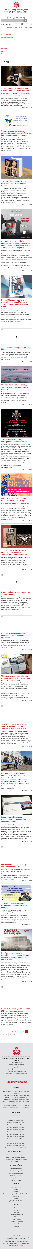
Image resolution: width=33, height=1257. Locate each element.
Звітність (16, 1217)
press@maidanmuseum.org (16, 1069)
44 (3, 1035)
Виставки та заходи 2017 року (15, 1143)
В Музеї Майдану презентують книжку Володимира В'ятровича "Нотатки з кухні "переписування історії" (14, 303)
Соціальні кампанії (15, 1116)
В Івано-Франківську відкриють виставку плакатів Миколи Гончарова (13, 635)
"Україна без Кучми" (16, 1171)
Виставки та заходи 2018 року (15, 1141)
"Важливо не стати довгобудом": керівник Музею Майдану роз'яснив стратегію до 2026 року (15, 678)
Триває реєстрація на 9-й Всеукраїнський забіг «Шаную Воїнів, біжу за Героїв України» (15, 1096)
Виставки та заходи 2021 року (15, 1134)
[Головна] (16, 5)
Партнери (16, 1212)
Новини (16, 1088)
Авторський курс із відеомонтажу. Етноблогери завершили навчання (15, 89)
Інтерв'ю (3, 54)
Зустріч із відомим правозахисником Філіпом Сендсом (16, 593)
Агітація (16, 1189)
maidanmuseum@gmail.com (16, 1064)
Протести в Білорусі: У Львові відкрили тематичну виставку (13, 774)
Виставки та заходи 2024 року (15, 1127)
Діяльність (16, 1112)
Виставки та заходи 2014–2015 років (15, 1148)
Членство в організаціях (16, 1214)
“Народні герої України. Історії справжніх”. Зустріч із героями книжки (13, 183)
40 (15, 1032)
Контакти (16, 1208)
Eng (30, 27)
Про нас (16, 1204)
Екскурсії (26, 24)
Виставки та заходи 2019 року (15, 1139)
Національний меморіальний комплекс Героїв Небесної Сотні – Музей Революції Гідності (16, 11)
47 (14, 1035)
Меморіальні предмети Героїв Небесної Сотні (16, 1194)
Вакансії (16, 1224)
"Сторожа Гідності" (23, 104)
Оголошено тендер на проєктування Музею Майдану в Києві (16, 865)
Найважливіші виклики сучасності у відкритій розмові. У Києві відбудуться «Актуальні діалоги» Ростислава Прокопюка (16, 1107)
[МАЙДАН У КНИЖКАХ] (16, 1201)
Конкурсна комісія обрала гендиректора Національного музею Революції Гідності (15, 819)
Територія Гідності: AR (14, 27)
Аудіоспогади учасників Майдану (15, 1157)
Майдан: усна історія (16, 1187)
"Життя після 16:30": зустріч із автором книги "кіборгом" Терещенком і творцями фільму (14, 552)
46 (10, 1035)
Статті (3, 51)
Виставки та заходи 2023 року (15, 1129)
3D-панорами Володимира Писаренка (16, 1159)
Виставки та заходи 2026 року (15, 1122)
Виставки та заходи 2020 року (15, 1136)
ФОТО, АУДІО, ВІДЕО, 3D (15, 1151)
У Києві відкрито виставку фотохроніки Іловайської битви (14, 440)
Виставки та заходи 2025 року (15, 1125)
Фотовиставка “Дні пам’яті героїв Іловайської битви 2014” (16, 1092)
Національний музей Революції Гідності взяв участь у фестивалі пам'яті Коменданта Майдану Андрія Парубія (16, 1101)
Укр (26, 27)
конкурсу (3, 826)
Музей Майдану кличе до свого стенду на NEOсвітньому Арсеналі (15, 499)
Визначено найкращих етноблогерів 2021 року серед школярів (15, 1010)
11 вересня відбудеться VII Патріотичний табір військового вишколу (14, 905)
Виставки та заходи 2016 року (15, 1145)
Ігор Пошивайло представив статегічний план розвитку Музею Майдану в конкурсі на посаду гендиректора (15, 956)
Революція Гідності (15, 1175)
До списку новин (6, 34)
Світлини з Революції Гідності (15, 1155)
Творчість (16, 1196)
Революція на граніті (16, 1168)
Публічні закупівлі (16, 1219)
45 (6, 1035)
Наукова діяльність (15, 1118)
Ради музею (16, 1210)
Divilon (21, 1245)
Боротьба (16, 1191)
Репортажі (4, 48)
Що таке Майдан (16, 1165)
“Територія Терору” (11, 783)
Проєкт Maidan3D (16, 1162)
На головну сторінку (7, 37)
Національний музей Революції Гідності (16, 785)
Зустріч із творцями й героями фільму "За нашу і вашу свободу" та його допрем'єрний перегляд (16, 133)
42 (23, 1032)
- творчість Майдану (16, 1180)
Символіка (16, 1198)
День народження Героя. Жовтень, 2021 (15, 348)
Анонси (3, 46)
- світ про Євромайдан (15, 1178)
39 (12, 1032)
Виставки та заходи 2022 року (15, 1132)
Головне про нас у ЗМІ (16, 1221)
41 (19, 1032)
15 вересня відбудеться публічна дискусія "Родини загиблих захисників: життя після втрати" (14, 726)
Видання (17, 24)
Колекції (16, 1183)
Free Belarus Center (15, 781)
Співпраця (17, 1226)
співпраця (4, 24)
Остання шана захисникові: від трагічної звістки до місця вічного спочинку (14, 387)
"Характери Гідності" (7, 104)
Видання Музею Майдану (15, 1120)
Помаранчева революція (16, 1173)
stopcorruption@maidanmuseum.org (16, 1073)
